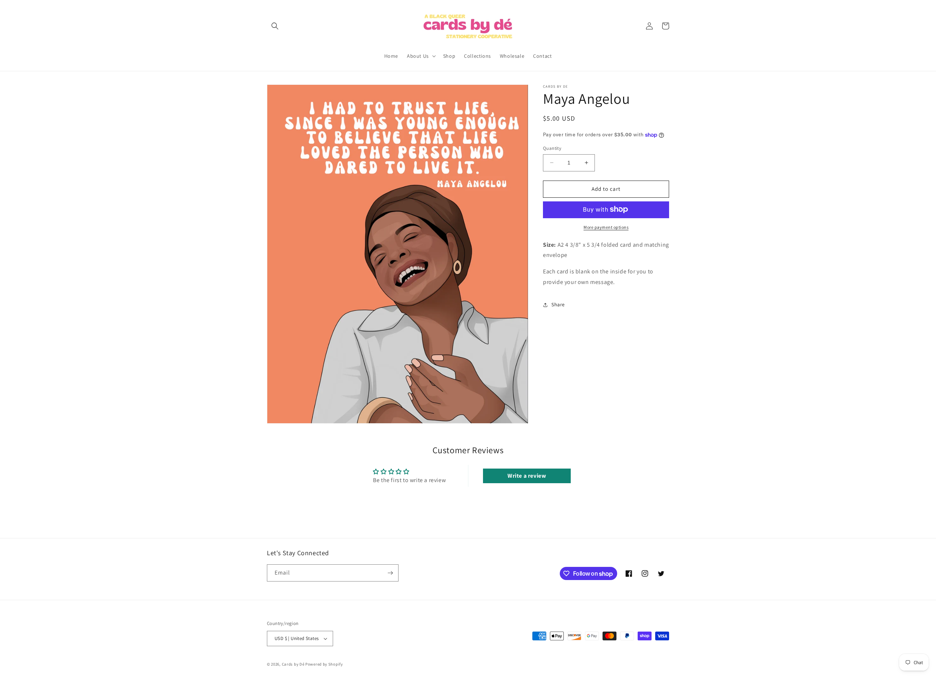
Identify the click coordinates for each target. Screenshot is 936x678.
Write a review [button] (526, 476)
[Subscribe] (390, 573)
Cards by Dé (293, 664)
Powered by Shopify (324, 664)
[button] (275, 26)
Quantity (552, 148)
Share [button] (558, 304)
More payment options (606, 227)
